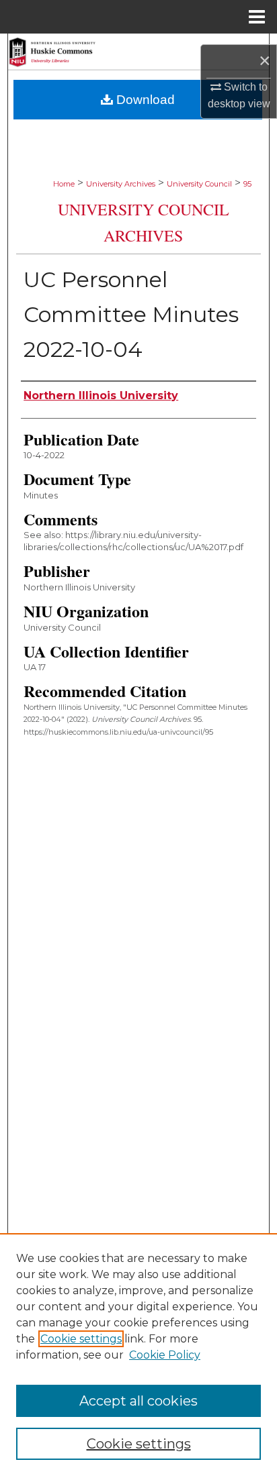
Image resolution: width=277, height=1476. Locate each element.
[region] (138, 1354)
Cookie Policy (164, 1355)
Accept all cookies (138, 1401)
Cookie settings (81, 1338)
